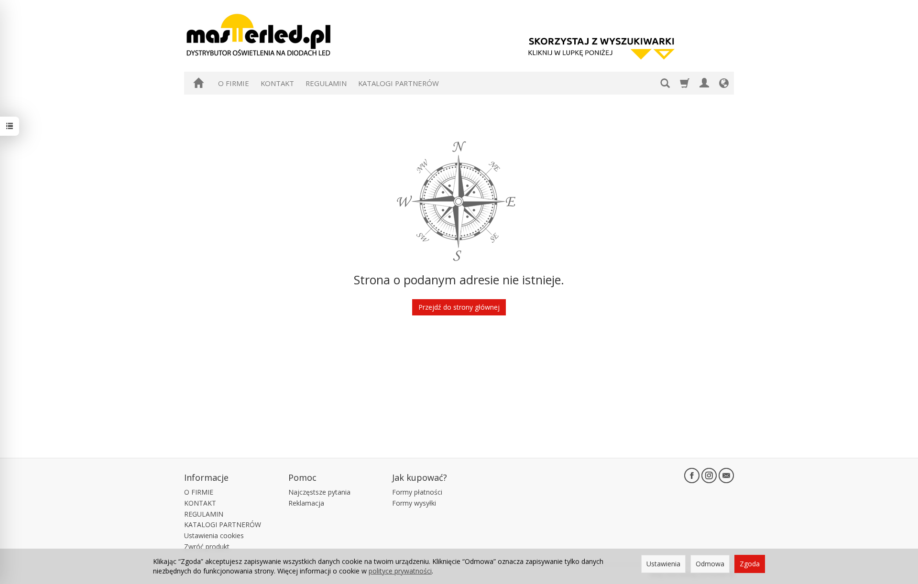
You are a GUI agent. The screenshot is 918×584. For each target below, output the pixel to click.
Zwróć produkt (207, 546)
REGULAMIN (326, 83)
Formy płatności (417, 492)
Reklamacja (306, 503)
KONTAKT (277, 83)
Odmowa (710, 563)
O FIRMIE (233, 83)
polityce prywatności (400, 570)
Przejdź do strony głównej (459, 307)
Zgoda (750, 563)
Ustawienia (663, 563)
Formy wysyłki (414, 503)
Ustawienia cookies (214, 535)
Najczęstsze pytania (319, 492)
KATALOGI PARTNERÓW (398, 83)
